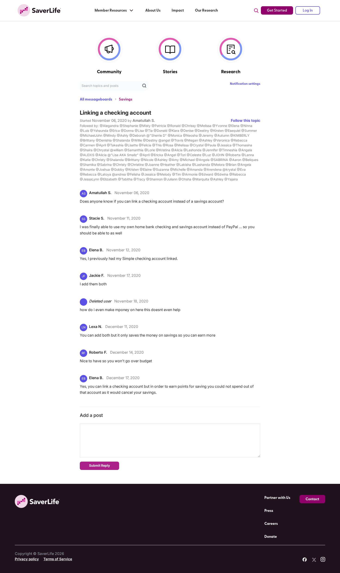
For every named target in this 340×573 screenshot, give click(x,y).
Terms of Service (57, 559)
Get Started (277, 10)
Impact (178, 10)
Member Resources (111, 10)
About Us (153, 10)
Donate (270, 536)
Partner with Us (277, 498)
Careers (271, 524)
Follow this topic (245, 120)
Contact (312, 499)
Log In (308, 10)
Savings (125, 99)
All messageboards (96, 99)
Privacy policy (27, 559)
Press (268, 511)
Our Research (206, 10)
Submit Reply (99, 465)
